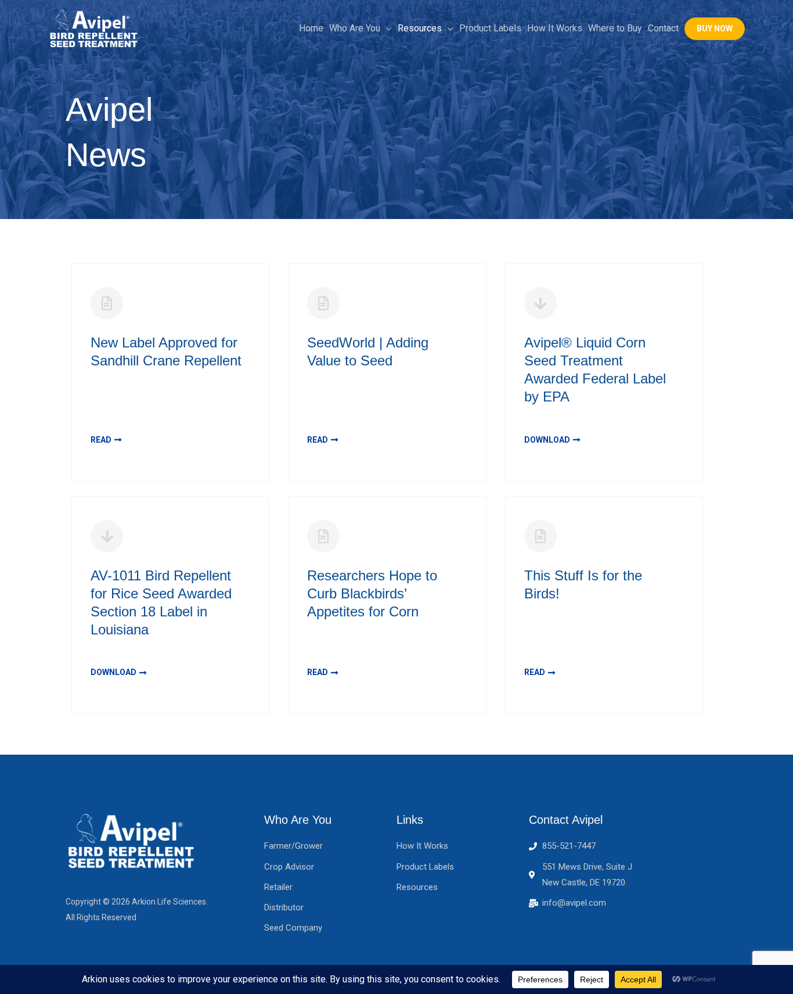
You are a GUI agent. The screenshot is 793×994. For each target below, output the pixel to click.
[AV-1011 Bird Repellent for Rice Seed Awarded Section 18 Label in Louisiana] (107, 536)
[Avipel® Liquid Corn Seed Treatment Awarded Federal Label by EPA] (540, 303)
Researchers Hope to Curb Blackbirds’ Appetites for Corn (372, 593)
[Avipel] (94, 27)
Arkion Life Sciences (169, 901)
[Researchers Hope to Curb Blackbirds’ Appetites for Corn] (323, 536)
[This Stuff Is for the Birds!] (540, 536)
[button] (714, 28)
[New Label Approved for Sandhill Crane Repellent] (107, 303)
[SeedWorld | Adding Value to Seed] (323, 303)
